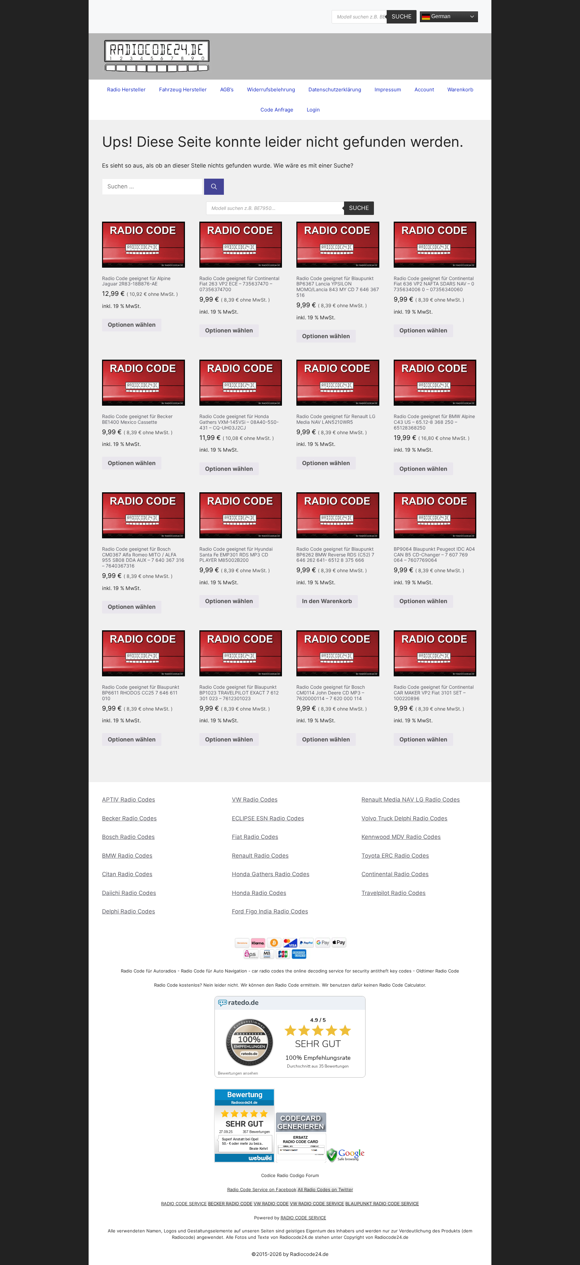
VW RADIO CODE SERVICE (317, 1203)
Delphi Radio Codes (128, 911)
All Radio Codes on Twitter (325, 1189)
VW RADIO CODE (271, 1203)
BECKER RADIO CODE (230, 1203)
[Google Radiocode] (346, 1161)
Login (313, 109)
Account (424, 89)
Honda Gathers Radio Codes (270, 874)
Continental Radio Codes (395, 874)
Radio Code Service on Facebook (261, 1189)
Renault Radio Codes (260, 855)
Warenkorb (460, 89)
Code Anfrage (276, 109)
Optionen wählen (132, 324)
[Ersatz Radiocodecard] (301, 1161)
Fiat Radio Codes (255, 836)
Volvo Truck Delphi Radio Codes (404, 818)
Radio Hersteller (126, 89)
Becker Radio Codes (129, 818)
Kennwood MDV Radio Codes (401, 836)
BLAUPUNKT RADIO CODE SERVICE (382, 1203)
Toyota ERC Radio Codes (395, 855)
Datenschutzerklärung (334, 89)
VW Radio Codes (255, 799)
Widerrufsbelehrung (271, 89)
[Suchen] (214, 187)
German (440, 16)
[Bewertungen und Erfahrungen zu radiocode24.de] (244, 1161)
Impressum (388, 89)
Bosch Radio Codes (128, 836)
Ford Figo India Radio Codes (270, 911)
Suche (402, 16)
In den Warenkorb (327, 601)
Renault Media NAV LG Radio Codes (410, 799)
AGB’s (227, 89)
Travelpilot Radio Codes (393, 893)
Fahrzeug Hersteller (183, 89)
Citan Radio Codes (127, 874)
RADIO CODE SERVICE (184, 1203)
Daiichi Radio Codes (129, 893)
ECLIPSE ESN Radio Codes (268, 818)
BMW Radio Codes (127, 855)
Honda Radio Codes (259, 893)
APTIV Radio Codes (128, 799)
